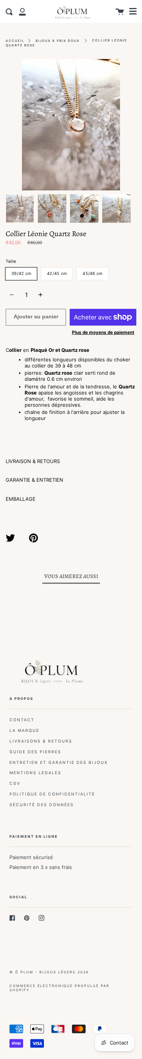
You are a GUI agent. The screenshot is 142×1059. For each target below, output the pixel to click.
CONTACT (21, 719)
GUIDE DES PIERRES (35, 751)
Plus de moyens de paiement (103, 332)
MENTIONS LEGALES (35, 772)
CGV (14, 783)
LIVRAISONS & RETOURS (40, 741)
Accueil (15, 41)
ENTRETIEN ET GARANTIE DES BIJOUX (58, 762)
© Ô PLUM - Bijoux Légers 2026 (49, 972)
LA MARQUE (24, 730)
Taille (11, 261)
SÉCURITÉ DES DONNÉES (41, 804)
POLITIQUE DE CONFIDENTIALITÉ (52, 794)
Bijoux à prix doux (58, 41)
